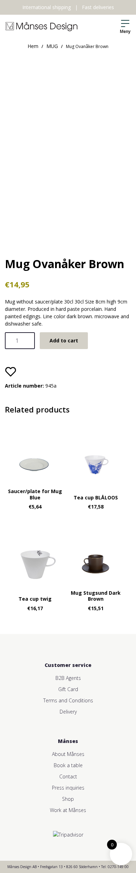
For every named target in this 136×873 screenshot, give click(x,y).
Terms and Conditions (68, 700)
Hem (33, 46)
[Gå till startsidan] (41, 26)
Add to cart (64, 340)
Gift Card (68, 689)
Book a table (68, 765)
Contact (68, 776)
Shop (68, 799)
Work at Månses (68, 810)
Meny (125, 31)
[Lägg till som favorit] (10, 371)
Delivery (68, 711)
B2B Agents (68, 678)
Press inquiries (68, 787)
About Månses (68, 754)
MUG (52, 46)
